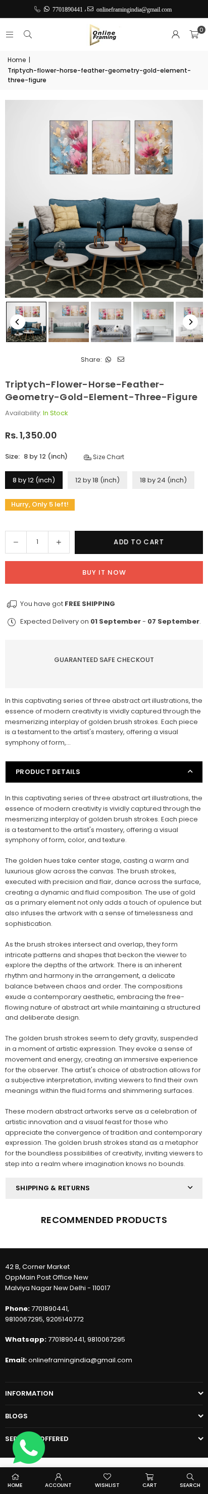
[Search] (28, 34)
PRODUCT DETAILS (48, 772)
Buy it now (104, 572)
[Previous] (17, 321)
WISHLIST (107, 1485)
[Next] (190, 321)
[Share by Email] (121, 360)
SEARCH (190, 1485)
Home (17, 60)
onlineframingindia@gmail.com (80, 1360)
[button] (194, 35)
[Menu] (10, 34)
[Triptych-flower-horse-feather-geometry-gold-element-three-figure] (26, 322)
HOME (15, 1485)
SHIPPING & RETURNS (53, 1188)
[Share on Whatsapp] (108, 360)
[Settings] (176, 35)
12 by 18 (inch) (97, 480)
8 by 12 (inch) (34, 480)
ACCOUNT (58, 1485)
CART (149, 1485)
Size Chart (107, 457)
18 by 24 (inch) (163, 480)
